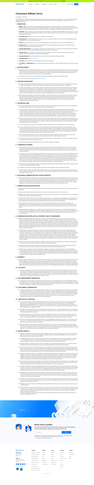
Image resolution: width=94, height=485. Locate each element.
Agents (50, 4)
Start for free (22, 410)
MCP (43, 456)
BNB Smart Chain (54, 460)
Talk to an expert (70, 4)
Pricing (55, 4)
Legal (70, 456)
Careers (61, 460)
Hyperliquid (53, 462)
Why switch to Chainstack (35, 468)
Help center (71, 452)
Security (61, 466)
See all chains (53, 464)
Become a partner (63, 458)
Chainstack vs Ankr (34, 456)
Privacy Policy (61, 436)
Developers (44, 4)
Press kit (61, 464)
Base (52, 458)
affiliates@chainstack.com (40, 78)
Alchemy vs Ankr (34, 464)
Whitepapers (44, 462)
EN (64, 4)
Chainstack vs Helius (35, 460)
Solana (52, 454)
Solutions (37, 4)
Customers (44, 454)
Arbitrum (52, 456)
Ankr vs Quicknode (34, 466)
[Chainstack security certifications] (17, 470)
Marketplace (44, 460)
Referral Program (45, 464)
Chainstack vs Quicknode (35, 452)
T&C (56, 436)
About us (61, 452)
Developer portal (72, 454)
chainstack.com (34, 58)
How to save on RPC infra (35, 470)
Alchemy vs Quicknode (35, 462)
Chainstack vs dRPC (34, 458)
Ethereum (53, 452)
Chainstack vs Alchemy (35, 454)
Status (70, 458)
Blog (61, 454)
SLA (61, 468)
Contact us (62, 456)
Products (30, 4)
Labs (61, 462)
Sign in (76, 4)
